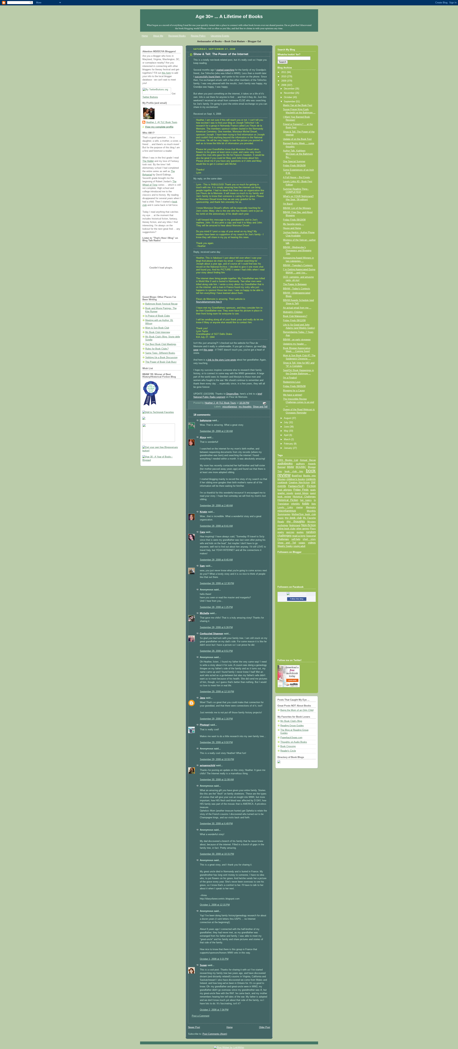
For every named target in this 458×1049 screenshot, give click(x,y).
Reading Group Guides (292, 725)
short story (309, 539)
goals (313, 490)
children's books (295, 479)
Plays (313, 528)
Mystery (311, 521)
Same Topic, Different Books (160, 353)
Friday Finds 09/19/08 (294, 220)
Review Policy (198, 36)
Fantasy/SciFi (296, 486)
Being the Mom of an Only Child (296, 710)
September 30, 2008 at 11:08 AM (217, 779)
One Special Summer (294, 161)
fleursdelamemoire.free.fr (209, 302)
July (286, 422)
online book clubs (286, 528)
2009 (284, 81)
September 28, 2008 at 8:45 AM (216, 560)
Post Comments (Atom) (215, 1034)
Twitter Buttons (150, 97)
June (287, 427)
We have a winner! (292, 395)
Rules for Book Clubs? (157, 349)
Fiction (311, 486)
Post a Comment (200, 1016)
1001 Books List (287, 460)
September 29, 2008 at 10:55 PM (217, 759)
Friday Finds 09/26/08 (294, 165)
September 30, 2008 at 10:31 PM (217, 854)
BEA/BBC (301, 467)
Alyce (203, 437)
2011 (284, 72)
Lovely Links (285, 507)
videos (312, 542)
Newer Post (194, 1027)
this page (208, 350)
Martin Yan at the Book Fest (297, 105)
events (281, 486)
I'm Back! (288, 204)
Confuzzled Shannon (211, 633)
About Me (158, 36)
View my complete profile (159, 127)
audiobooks (285, 463)
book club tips (294, 471)
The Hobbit (148, 161)
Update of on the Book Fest (297, 139)
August (288, 418)
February (289, 443)
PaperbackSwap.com (291, 737)
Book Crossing (288, 746)
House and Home (292, 228)
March (287, 439)
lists (313, 503)
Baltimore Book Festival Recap (161, 304)
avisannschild (207, 765)
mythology (282, 525)
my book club (293, 517)
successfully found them (207, 76)
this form (166, 73)
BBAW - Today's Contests (296, 288)
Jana (202, 698)
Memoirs (311, 507)
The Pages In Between (295, 284)
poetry (280, 532)
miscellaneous (229, 406)
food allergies (284, 489)
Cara (202, 532)
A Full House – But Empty (296, 177)
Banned (281, 467)
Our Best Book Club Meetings (160, 344)
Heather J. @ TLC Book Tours (161, 122)
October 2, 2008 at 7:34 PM (214, 1010)
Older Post (264, 1027)
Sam (202, 566)
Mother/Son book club (304, 514)
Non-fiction (308, 525)
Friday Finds (301, 489)
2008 (284, 85)
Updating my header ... (295, 344)
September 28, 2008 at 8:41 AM (216, 526)
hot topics (306, 500)
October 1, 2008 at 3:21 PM (214, 959)
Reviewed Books (177, 36)
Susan (203, 965)
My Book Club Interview (157, 332)
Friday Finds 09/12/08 (294, 320)
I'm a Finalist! (290, 377)
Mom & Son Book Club (157, 328)
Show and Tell (260, 406)
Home (145, 36)
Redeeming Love (291, 382)
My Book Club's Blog (291, 721)
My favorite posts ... (293, 224)
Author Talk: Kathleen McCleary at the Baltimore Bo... (298, 154)
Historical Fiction (287, 500)
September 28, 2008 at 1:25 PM (216, 607)
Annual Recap (308, 460)
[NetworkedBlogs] (296, 594)
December (289, 88)
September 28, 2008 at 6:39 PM (216, 627)
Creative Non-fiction (299, 482)
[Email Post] (264, 403)
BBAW (290, 467)
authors (300, 463)
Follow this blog (296, 599)
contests (311, 479)
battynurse (205, 420)
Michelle (204, 613)
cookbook (282, 482)
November (289, 93)
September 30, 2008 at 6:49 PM (216, 823)
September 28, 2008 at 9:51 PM (216, 651)
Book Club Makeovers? (295, 316)
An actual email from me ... (297, 308)
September (290, 101)
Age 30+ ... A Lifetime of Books (229, 16)
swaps (302, 543)
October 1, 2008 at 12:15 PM (215, 905)
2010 (284, 76)
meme (299, 507)
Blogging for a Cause (294, 390)
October (288, 97)
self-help (295, 539)
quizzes (290, 532)
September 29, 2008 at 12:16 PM (217, 691)
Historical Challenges (304, 496)
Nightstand (294, 525)
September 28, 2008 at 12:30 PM (217, 583)
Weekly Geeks (285, 546)
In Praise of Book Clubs (157, 316)
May (286, 431)
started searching (225, 70)
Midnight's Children (293, 312)
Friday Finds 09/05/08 (294, 386)
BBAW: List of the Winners (297, 208)
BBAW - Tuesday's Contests (298, 265)
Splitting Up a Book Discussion (161, 357)
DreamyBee (232, 394)
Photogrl (204, 725)
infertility (295, 503)
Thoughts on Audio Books (293, 742)
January (288, 448)
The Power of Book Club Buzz (161, 362)
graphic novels (285, 493)
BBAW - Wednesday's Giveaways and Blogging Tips (297, 250)
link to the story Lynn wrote (221, 360)
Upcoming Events (220, 36)
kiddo (305, 503)
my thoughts (245, 406)
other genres (302, 528)
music (280, 518)
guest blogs (301, 493)
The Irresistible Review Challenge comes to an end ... (298, 402)
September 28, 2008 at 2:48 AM (216, 505)
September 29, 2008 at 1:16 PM (216, 719)
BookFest (297, 475)
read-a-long (298, 535)
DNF (313, 482)
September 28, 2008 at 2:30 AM (216, 431)
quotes (300, 532)
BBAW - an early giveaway (297, 339)
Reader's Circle (288, 751)
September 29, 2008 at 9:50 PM (216, 742)
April (286, 435)
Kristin (203, 512)
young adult (299, 546)
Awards (312, 463)
